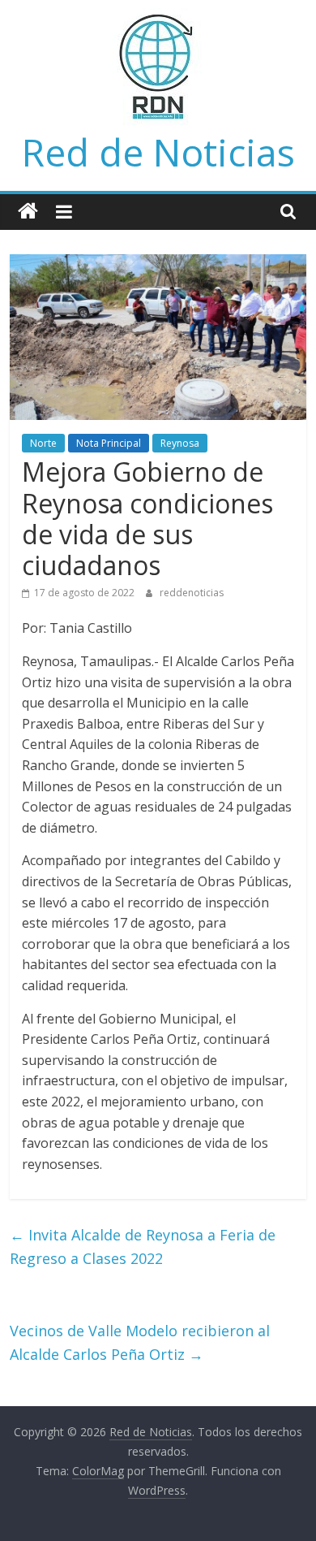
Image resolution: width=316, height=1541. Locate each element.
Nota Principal (108, 443)
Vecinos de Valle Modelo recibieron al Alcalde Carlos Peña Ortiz (140, 1342)
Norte (43, 443)
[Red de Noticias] (28, 211)
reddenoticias (192, 593)
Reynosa (179, 443)
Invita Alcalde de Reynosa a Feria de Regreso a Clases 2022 (142, 1246)
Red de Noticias (158, 152)
